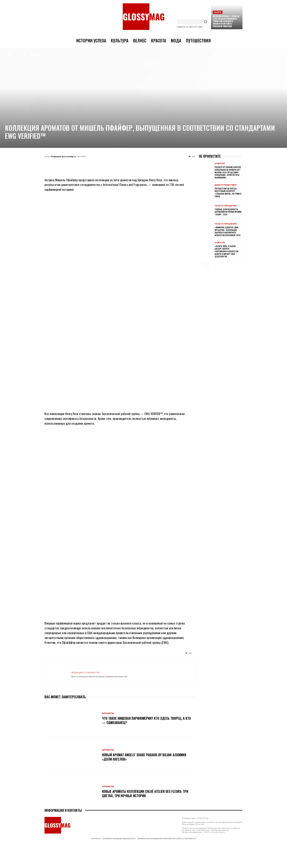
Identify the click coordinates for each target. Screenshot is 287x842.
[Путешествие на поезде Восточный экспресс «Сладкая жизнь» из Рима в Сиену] (205, 190)
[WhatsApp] (114, 164)
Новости (220, 163)
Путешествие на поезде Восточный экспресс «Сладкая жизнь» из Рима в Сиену (228, 192)
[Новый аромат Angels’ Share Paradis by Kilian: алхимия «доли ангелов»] (72, 755)
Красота (21, 54)
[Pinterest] (136, 164)
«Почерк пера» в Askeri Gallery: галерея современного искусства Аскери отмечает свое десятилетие (226, 251)
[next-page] (206, 264)
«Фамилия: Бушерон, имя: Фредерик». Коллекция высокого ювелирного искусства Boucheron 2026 (227, 231)
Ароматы (36, 54)
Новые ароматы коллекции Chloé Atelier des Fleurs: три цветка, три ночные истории (145, 793)
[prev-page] (201, 264)
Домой (8, 54)
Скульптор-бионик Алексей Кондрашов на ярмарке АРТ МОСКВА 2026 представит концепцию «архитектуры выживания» (228, 172)
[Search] (205, 21)
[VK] (125, 164)
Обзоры (217, 12)
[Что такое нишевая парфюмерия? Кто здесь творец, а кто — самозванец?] (72, 718)
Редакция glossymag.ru (63, 156)
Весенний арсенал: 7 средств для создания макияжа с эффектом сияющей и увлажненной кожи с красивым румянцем (226, 21)
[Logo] (143, 16)
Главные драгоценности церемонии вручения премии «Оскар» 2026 (228, 212)
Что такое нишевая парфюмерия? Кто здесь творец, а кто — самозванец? (146, 720)
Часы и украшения (226, 206)
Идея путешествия (226, 185)
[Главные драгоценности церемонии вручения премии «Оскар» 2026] (205, 210)
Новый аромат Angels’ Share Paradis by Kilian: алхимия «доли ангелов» (144, 757)
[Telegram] (103, 164)
